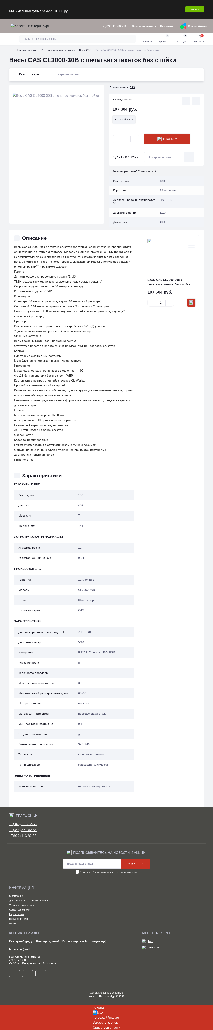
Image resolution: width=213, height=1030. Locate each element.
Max (150, 941)
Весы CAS (85, 50)
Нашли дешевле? (123, 99)
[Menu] (5, 26)
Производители (18, 918)
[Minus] (117, 139)
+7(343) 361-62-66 (23, 830)
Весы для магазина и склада (58, 50)
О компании (16, 896)
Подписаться (136, 863)
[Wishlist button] (186, 101)
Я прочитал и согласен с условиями (109, 872)
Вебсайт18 (116, 992)
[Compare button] (196, 101)
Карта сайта (16, 914)
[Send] (189, 157)
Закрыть (195, 9)
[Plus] (135, 139)
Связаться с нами (19, 909)
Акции (12, 923)
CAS (132, 87)
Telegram (153, 947)
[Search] (132, 39)
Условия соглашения (103, 872)
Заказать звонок (144, 26)
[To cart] (191, 303)
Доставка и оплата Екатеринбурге (29, 900)
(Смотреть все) (147, 171)
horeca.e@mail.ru (21, 949)
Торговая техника (27, 50)
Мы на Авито (197, 26)
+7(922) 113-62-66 (22, 836)
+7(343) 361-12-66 (23, 824)
